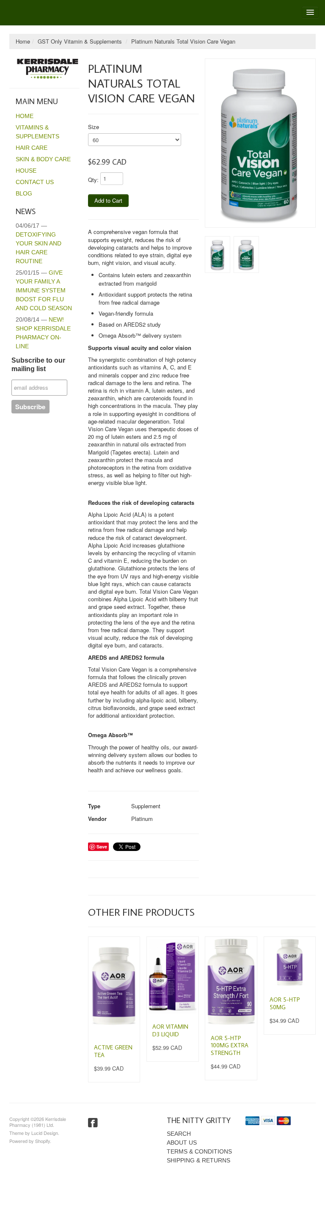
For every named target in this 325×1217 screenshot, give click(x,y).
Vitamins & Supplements (37, 132)
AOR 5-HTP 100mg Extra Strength (229, 1045)
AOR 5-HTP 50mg (285, 1003)
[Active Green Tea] (114, 986)
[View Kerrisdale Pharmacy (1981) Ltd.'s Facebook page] (93, 1123)
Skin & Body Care (43, 159)
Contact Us (35, 182)
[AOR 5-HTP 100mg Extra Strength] (231, 981)
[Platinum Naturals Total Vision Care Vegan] (260, 143)
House (26, 170)
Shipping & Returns (198, 1160)
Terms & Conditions (199, 1151)
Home (23, 41)
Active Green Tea (113, 1051)
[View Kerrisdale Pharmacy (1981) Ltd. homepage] (48, 69)
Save (101, 846)
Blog (24, 193)
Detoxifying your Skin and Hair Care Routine (38, 243)
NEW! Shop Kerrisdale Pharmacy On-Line (43, 333)
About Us (182, 1142)
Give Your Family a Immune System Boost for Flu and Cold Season (44, 290)
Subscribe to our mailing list (38, 364)
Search (179, 1133)
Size (93, 127)
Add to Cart (108, 200)
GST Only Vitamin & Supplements (80, 41)
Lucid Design (44, 1132)
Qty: (93, 180)
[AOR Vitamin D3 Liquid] (172, 976)
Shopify (42, 1140)
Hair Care (31, 147)
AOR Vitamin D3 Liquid (170, 1030)
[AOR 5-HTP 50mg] (290, 962)
